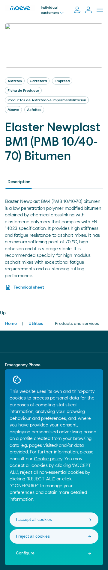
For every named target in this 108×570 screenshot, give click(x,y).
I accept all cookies (34, 519)
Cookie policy (48, 459)
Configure (25, 553)
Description (19, 182)
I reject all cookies (33, 536)
